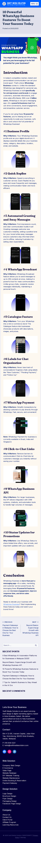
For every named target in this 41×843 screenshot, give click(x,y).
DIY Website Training (11, 775)
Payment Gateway (10, 783)
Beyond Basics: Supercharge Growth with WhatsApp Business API (30, 628)
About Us (6, 815)
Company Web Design (11, 765)
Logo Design (7, 793)
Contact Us (7, 817)
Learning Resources (11, 825)
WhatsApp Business (11, 604)
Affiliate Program (9, 822)
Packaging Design (10, 801)
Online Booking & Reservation (14, 780)
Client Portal (7, 820)
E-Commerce (8, 768)
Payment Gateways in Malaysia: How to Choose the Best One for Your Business (10, 628)
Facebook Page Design (12, 804)
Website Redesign (9, 773)
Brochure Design (9, 796)
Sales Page (7, 770)
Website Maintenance (11, 778)
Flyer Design (8, 799)
